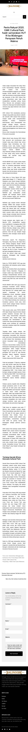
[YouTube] (16, 1)
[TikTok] (14, 1)
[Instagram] (11, 1)
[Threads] (18, 1)
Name (7, 621)
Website (7, 637)
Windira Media (14, 726)
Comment (8, 604)
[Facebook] (9, 1)
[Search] (24, 17)
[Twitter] (2, 729)
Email (7, 629)
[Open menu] (14, 12)
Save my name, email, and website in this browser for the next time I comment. (14, 646)
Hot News (12, 23)
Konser (16, 23)
